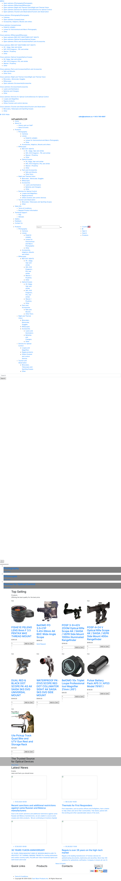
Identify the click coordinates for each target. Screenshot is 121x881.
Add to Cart (29, 643)
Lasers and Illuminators (11, 89)
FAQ (19, 215)
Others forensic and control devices (16, 103)
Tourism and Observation (40, 12)
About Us (18, 123)
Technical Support (21, 212)
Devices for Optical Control (42, 9)
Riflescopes (26, 5)
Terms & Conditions (25, 208)
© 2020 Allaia (4, 114)
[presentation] (1, 561)
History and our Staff (25, 125)
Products (18, 129)
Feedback (18, 221)
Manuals (21, 217)
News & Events (23, 127)
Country (98, 866)
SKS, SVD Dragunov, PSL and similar (16, 61)
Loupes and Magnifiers (11, 99)
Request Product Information (28, 210)
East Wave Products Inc (40, 878)
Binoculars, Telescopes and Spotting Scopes (18, 109)
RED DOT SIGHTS (33, 37)
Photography (28, 3)
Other (5, 31)
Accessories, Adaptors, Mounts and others (18, 21)
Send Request (41, 644)
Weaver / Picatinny (10, 51)
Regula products (9, 101)
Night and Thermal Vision (40, 7)
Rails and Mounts (9, 71)
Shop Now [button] (14, 765)
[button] (0, 564)
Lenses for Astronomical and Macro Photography (20, 29)
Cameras (6, 17)
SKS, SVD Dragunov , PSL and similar (16, 49)
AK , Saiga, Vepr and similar (13, 47)
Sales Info (18, 206)
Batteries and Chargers (11, 91)
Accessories (27, 83)
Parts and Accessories (37, 41)
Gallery (17, 219)
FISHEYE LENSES (9, 27)
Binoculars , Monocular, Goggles (14, 79)
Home (17, 121)
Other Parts (7, 73)
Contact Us (18, 223)
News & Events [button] (61, 863)
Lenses (22, 19)
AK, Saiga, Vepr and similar (13, 59)
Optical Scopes (30, 39)
